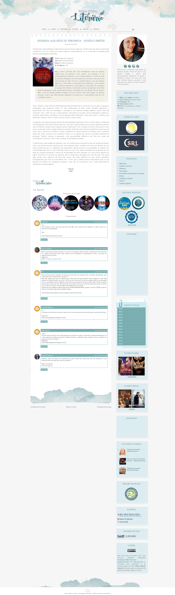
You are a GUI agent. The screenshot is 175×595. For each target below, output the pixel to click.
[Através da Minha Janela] (125, 375)
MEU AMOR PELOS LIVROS (129, 514)
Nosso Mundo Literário (71, 593)
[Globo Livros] (124, 209)
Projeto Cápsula (125, 183)
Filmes (121, 181)
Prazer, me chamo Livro (54, 259)
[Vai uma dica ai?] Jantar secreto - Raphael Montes (136, 459)
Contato (96, 29)
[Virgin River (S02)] (124, 407)
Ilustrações (123, 171)
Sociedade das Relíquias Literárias (131, 173)
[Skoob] (138, 67)
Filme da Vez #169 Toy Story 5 (130, 516)
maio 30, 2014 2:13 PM (101, 307)
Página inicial (71, 407)
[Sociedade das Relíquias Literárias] (131, 150)
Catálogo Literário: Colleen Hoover (134, 450)
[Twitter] (133, 67)
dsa (42, 272)
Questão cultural (125, 166)
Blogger (89, 593)
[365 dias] (138, 375)
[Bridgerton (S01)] (138, 407)
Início (44, 29)
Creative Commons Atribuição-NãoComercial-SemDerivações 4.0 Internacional (132, 560)
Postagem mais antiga (104, 407)
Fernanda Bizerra (47, 307)
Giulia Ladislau (46, 248)
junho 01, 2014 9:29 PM (100, 355)
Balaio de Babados (126, 519)
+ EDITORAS (131, 225)
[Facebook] (125, 67)
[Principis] (138, 209)
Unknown (44, 222)
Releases (122, 168)
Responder (44, 239)
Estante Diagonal (47, 355)
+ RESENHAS (131, 377)
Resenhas (40, 190)
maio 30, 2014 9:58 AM (100, 248)
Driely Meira (45, 330)
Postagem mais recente (38, 407)
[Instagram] (129, 67)
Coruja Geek (123, 522)
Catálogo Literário (126, 178)
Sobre (53, 29)
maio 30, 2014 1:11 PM (101, 271)
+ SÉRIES (131, 409)
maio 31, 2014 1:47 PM (101, 330)
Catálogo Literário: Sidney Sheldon (134, 469)
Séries (121, 176)
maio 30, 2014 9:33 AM (100, 222)
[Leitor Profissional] (131, 500)
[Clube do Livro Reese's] (131, 135)
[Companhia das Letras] (131, 223)
